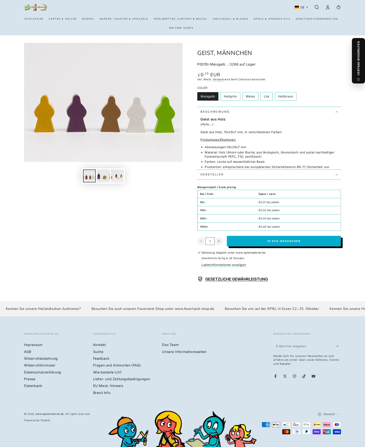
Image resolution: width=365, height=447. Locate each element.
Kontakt (99, 345)
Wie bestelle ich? (107, 372)
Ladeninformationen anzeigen (224, 265)
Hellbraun (287, 97)
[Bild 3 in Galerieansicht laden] (117, 176)
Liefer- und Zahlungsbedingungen (121, 379)
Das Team (170, 345)
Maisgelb (209, 97)
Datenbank (33, 386)
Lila (268, 97)
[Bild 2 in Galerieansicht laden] (103, 176)
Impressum (33, 345)
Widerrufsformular (39, 365)
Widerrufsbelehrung (41, 358)
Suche (98, 352)
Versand (218, 79)
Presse (29, 379)
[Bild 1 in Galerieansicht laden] (89, 176)
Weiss (252, 97)
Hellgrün (232, 97)
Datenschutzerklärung (42, 372)
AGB (27, 352)
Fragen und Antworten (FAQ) (117, 365)
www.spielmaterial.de (49, 414)
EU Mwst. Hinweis (108, 386)
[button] (316, 7)
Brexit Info (102, 393)
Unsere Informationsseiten (184, 352)
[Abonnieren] (338, 346)
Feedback (101, 358)
